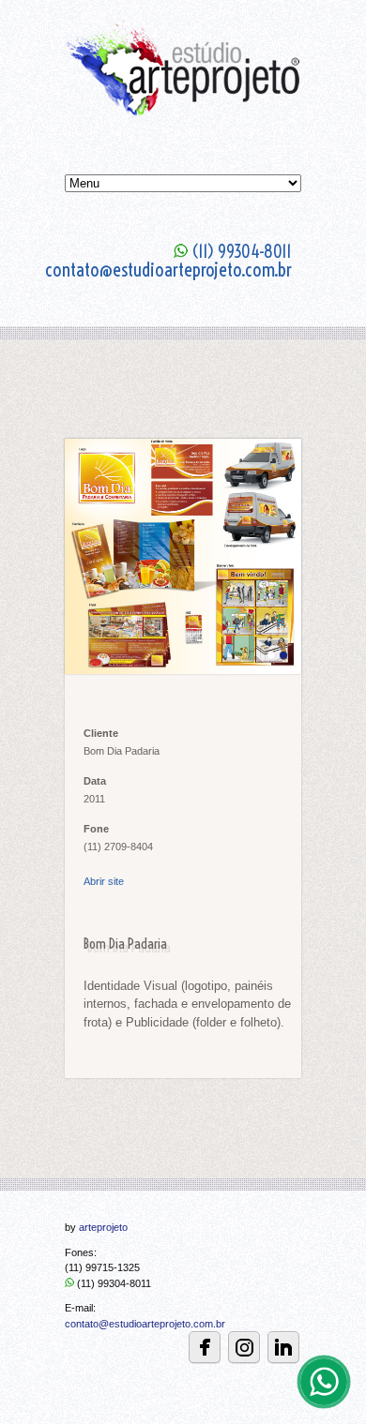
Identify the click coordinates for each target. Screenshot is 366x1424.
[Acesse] (283, 1347)
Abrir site (104, 881)
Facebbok (205, 1347)
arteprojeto (103, 1227)
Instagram (244, 1347)
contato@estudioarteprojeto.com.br (145, 1323)
